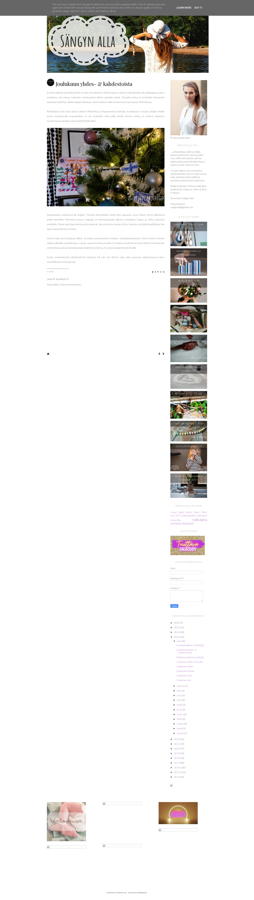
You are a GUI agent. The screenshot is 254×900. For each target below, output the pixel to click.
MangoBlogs (142, 893)
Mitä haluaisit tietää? (188, 393)
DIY (178, 515)
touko (180, 714)
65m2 (189, 512)
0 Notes (50, 271)
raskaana (199, 519)
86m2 (172, 515)
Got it (198, 7)
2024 (177, 632)
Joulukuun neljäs (184, 666)
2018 (177, 757)
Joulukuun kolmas (185, 670)
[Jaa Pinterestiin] (158, 272)
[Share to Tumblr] (164, 272)
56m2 (181, 512)
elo (179, 700)
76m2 (196, 512)
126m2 (173, 512)
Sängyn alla (122, 893)
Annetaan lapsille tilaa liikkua (188, 226)
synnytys (175, 523)
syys (179, 695)
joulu (179, 641)
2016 (177, 767)
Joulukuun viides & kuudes (189, 661)
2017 (177, 762)
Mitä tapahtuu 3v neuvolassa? (188, 283)
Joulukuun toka (184, 675)
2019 (177, 753)
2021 (177, 743)
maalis (180, 723)
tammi (180, 733)
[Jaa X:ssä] (153, 272)
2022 (177, 739)
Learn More (183, 7)
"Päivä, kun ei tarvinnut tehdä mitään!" (189, 478)
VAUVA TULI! (189, 337)
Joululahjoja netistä (188, 446)
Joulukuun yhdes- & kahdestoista (186, 651)
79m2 (204, 512)
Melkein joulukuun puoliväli (190, 657)
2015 (177, 772)
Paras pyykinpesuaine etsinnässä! (189, 369)
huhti (179, 719)
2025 (177, 627)
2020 (177, 748)
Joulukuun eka (183, 680)
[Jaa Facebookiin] (155, 272)
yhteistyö (188, 523)
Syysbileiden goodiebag (188, 307)
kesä (179, 709)
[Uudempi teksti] (159, 353)
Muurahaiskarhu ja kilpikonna (189, 253)
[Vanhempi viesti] (163, 353)
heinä (180, 704)
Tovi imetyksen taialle (189, 423)
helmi (180, 728)
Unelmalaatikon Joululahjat (190, 645)
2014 (177, 776)
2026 (177, 622)
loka (179, 690)
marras (181, 685)
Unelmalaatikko (189, 515)
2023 (177, 636)
